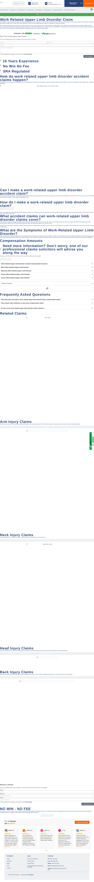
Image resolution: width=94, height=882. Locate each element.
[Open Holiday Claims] (51, 10)
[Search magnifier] (23, 3)
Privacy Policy (28, 54)
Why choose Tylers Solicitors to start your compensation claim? (22, 303)
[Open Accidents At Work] (9, 10)
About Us (9, 861)
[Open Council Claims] (34, 10)
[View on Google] (6, 830)
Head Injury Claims (17, 648)
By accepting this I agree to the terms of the (16, 54)
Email (1, 797)
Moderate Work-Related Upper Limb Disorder (16, 271)
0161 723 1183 (52, 858)
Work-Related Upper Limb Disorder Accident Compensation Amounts (24, 264)
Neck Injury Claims (16, 535)
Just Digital (30, 874)
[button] (47, 264)
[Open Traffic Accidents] (25, 10)
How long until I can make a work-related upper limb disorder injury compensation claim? (30, 299)
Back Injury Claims (16, 672)
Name (1, 789)
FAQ (8, 865)
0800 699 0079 (34, 4)
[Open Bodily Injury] (16, 10)
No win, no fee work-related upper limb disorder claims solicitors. (23, 308)
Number (2, 793)
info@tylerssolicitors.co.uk (54, 4)
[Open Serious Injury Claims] (62, 10)
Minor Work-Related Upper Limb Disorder (15, 267)
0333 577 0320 (53, 863)
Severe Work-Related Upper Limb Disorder (15, 278)
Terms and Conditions (32, 858)
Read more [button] (7, 846)
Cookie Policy (30, 863)
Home (8, 858)
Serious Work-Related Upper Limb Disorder (15, 274)
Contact (9, 868)
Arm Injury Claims (16, 422)
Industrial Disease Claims (10, 811)
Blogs (8, 863)
